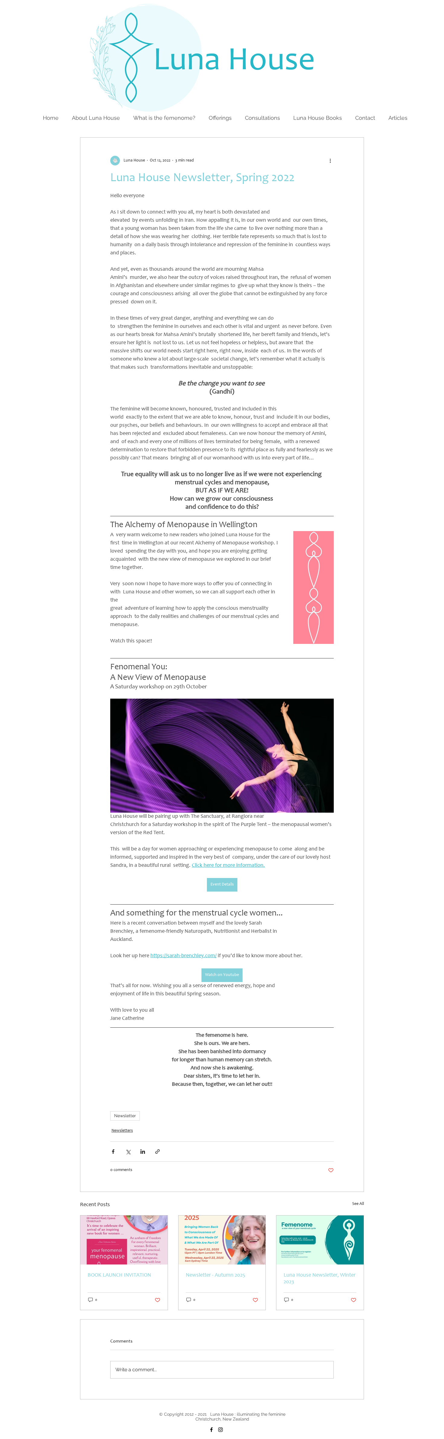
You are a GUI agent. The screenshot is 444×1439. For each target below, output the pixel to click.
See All (358, 1204)
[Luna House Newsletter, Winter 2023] (320, 1239)
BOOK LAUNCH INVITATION (119, 1275)
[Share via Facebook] (113, 1151)
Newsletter (125, 1115)
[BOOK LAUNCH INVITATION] (124, 1239)
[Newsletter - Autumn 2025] (222, 1239)
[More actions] (330, 160)
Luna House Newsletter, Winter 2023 (320, 1279)
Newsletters (122, 1131)
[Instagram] (220, 1430)
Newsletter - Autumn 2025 (215, 1275)
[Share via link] (157, 1151)
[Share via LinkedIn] (143, 1151)
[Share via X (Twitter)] (128, 1151)
